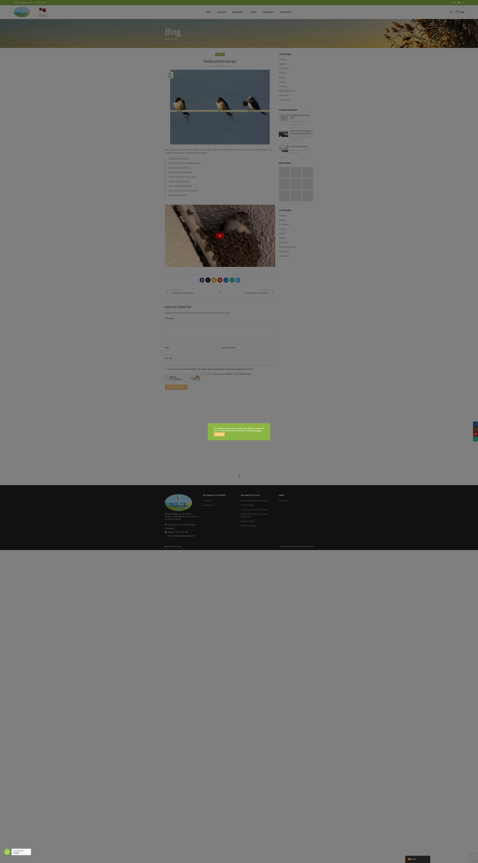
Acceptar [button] (219, 434)
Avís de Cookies (254, 431)
